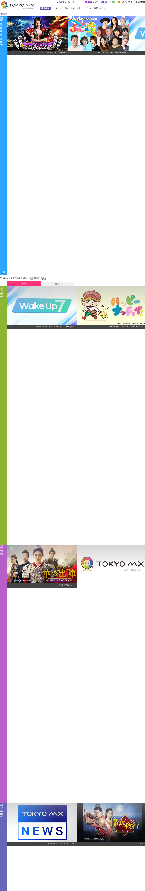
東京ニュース (64, 2)
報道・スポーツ (77, 8)
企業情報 (141, 2)
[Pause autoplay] (3, 272)
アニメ (89, 8)
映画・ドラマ (99, 8)
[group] (37, 145)
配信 (105, 2)
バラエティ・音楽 (60, 8)
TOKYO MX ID (127, 2)
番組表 (46, 8)
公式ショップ (92, 2)
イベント (78, 2)
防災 (114, 2)
